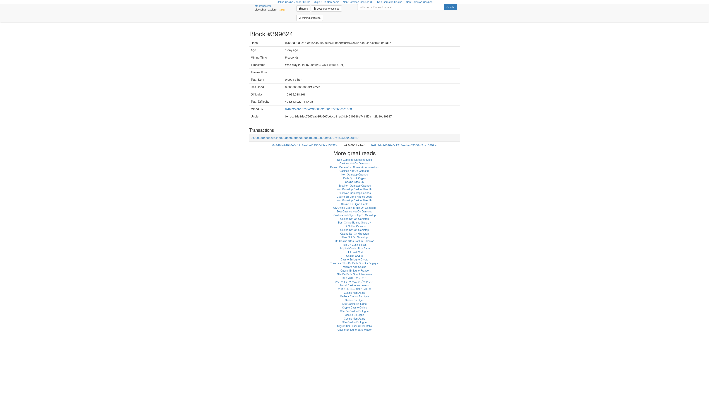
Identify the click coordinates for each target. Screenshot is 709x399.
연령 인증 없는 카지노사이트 (354, 289)
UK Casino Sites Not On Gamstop (354, 241)
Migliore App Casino (354, 267)
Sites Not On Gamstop (354, 237)
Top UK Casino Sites (354, 244)
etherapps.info (263, 6)
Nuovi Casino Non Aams (354, 285)
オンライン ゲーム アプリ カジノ (354, 281)
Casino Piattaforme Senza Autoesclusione (354, 167)
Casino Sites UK (354, 182)
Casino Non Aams (354, 292)
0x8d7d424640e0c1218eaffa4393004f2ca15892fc (305, 145)
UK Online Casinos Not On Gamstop (354, 207)
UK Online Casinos (355, 226)
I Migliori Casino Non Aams (354, 248)
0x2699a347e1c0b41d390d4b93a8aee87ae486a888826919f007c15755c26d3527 (305, 138)
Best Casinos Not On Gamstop (354, 211)
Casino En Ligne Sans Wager (355, 329)
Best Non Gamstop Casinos (354, 185)
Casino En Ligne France (354, 270)
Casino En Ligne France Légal (354, 196)
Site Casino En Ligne (354, 304)
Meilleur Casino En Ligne (354, 296)
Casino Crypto (354, 256)
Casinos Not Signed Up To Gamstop (354, 215)
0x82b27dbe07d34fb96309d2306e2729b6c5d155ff (318, 109)
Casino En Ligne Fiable (354, 204)
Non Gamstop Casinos (354, 174)
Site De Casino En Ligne (354, 311)
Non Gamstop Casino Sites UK (354, 189)
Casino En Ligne (354, 300)
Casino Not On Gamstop (354, 219)
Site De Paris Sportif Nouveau (354, 274)
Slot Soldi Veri (355, 252)
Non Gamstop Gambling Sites (354, 159)
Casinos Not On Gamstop (354, 163)
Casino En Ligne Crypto (354, 259)
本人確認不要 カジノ (354, 278)
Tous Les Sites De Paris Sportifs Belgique (354, 263)
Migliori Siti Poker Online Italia (354, 326)
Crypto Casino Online (354, 307)
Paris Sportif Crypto (354, 178)
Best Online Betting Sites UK (354, 222)
